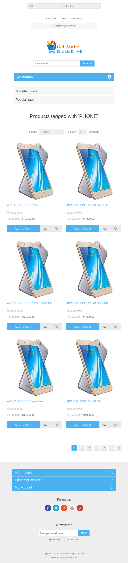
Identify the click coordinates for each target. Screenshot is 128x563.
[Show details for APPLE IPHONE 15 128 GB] (94, 367)
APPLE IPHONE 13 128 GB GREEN (29, 303)
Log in (63, 18)
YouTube (72, 508)
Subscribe (57, 539)
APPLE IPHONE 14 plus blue (25, 401)
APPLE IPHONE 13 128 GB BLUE (87, 205)
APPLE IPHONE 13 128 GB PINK (87, 303)
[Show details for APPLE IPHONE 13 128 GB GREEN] (34, 269)
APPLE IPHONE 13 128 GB (24, 205)
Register (51, 18)
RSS (64, 508)
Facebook (48, 508)
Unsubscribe (72, 539)
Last (119, 448)
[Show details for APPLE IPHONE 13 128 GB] (34, 171)
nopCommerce (70, 557)
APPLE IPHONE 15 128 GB (83, 401)
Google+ (80, 508)
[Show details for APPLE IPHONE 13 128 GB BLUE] (94, 171)
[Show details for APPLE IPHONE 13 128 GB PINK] (94, 269)
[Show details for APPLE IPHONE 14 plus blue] (34, 367)
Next (112, 448)
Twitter (56, 508)
